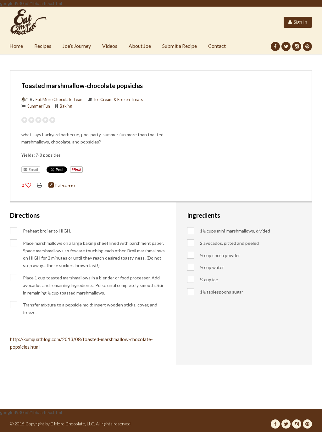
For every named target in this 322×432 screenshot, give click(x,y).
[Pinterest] (307, 46)
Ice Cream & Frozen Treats (118, 99)
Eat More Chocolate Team (60, 99)
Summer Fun (38, 106)
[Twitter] (286, 46)
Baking (66, 106)
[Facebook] (275, 46)
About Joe (140, 46)
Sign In (299, 22)
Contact (217, 46)
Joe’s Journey (77, 46)
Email (32, 169)
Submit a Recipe (179, 46)
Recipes (42, 46)
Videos (109, 46)
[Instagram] (296, 46)
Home (16, 46)
